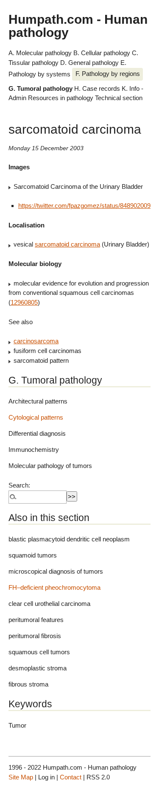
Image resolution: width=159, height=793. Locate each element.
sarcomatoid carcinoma (67, 244)
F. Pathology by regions (107, 73)
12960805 (24, 302)
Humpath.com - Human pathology (78, 25)
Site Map (20, 777)
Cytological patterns (35, 417)
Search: (19, 485)
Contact (70, 777)
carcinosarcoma (36, 341)
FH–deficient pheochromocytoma (54, 587)
